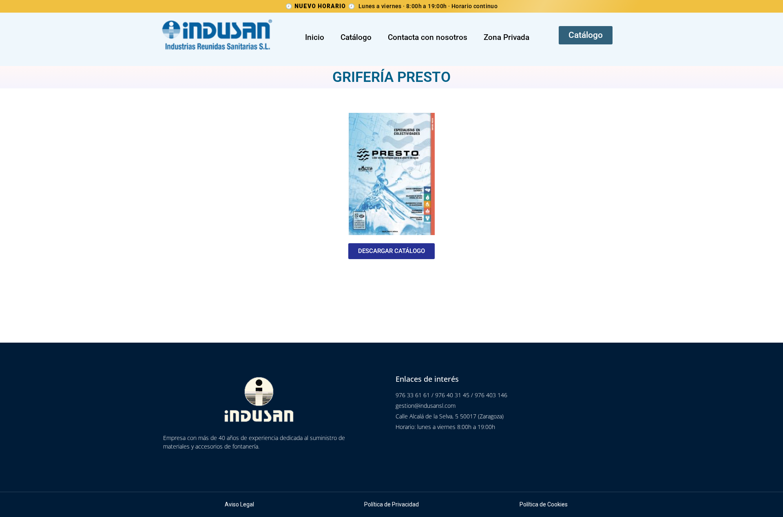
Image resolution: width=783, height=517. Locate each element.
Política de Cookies (544, 504)
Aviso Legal (239, 504)
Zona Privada (506, 37)
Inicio (314, 37)
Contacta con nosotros (427, 37)
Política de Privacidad (391, 504)
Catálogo (356, 37)
